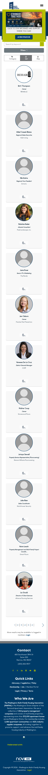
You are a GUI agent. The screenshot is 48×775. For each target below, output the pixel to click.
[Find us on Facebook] (13, 671)
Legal (29, 770)
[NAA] (32, 745)
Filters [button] (23, 50)
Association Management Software (24, 761)
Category (12, 59)
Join (22, 687)
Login (28, 635)
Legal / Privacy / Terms (24, 691)
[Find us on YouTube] (30, 671)
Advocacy (16, 683)
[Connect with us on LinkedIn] (22, 671)
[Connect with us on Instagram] (26, 671)
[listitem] (24, 87)
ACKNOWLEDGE (23, 37)
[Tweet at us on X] (17, 671)
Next (43, 625)
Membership (14, 687)
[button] (42, 44)
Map (38, 59)
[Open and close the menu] (36, 5)
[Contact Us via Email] (35, 671)
